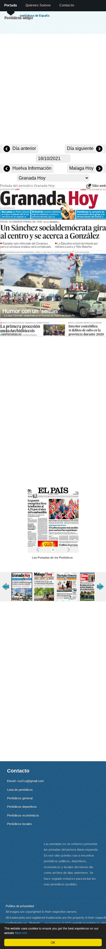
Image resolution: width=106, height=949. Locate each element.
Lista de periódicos (20, 789)
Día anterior (23, 148)
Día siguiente (81, 148)
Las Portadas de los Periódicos (52, 557)
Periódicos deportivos (22, 806)
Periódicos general (20, 798)
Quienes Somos (38, 5)
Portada (10, 5)
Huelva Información (31, 168)
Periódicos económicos (23, 815)
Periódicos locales (19, 824)
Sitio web (98, 186)
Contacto (66, 5)
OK (53, 942)
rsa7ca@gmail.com (30, 781)
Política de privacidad (20, 906)
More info (21, 933)
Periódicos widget (18, 17)
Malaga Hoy (82, 168)
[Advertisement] (53, 90)
